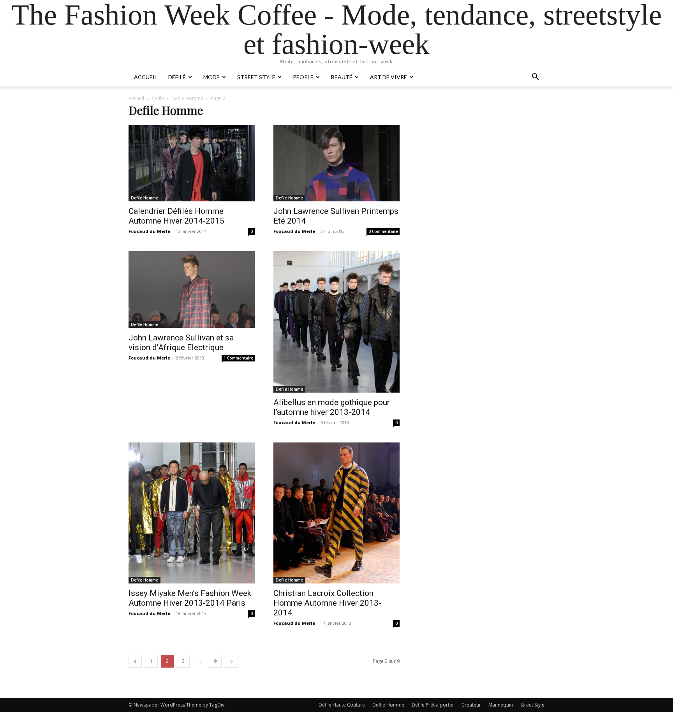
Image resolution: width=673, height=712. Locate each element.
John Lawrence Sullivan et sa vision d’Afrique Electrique (181, 342)
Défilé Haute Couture (342, 704)
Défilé (177, 77)
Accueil (145, 77)
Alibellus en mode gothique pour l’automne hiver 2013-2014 (331, 407)
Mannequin (500, 704)
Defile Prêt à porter (433, 704)
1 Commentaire (238, 358)
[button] (535, 77)
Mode (211, 77)
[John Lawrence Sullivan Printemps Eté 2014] (336, 163)
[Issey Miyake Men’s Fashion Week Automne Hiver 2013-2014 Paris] (192, 513)
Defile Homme (187, 98)
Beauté (341, 77)
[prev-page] (135, 661)
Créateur (471, 704)
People (303, 77)
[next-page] (231, 661)
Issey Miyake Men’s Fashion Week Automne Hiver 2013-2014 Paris (190, 598)
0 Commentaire (383, 231)
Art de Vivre (388, 77)
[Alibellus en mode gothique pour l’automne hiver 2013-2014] (336, 322)
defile (158, 98)
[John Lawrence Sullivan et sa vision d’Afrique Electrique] (192, 289)
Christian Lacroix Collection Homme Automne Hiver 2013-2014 (327, 603)
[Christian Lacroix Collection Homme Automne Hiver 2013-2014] (336, 513)
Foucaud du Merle (149, 231)
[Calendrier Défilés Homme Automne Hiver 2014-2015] (192, 163)
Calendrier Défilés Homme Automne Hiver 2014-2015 (176, 216)
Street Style (256, 77)
